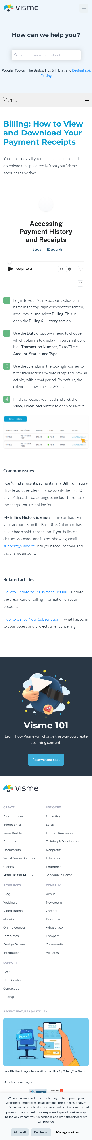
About (50, 894)
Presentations (13, 816)
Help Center (12, 980)
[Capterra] (39, 1091)
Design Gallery (14, 944)
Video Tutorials (14, 910)
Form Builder (13, 833)
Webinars (10, 902)
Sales (50, 824)
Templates (11, 936)
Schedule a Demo (59, 875)
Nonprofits (53, 850)
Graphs (8, 866)
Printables (10, 841)
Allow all (20, 1132)
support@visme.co (19, 545)
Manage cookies (67, 1132)
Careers (51, 910)
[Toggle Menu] (83, 8)
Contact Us (11, 988)
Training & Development (64, 841)
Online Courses (14, 927)
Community (55, 944)
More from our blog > (17, 1082)
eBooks (8, 919)
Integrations (12, 952)
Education (53, 858)
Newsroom (54, 902)
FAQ (6, 971)
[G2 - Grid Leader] (56, 1091)
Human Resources (59, 833)
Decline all (41, 1132)
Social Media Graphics (19, 858)
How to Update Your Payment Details (35, 591)
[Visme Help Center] (21, 8)
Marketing (53, 816)
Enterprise (53, 866)
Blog (6, 894)
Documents (12, 850)
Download (53, 919)
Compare (53, 936)
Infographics (12, 824)
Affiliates (52, 952)
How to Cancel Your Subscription (31, 618)
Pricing (8, 997)
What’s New (54, 927)
